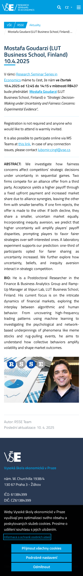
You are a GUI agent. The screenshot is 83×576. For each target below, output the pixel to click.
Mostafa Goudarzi (43, 91)
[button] (59, 7)
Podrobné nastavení (41, 557)
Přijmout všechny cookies (41, 548)
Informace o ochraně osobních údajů (27, 537)
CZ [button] (67, 7)
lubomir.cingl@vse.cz (54, 149)
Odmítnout (41, 567)
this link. (24, 144)
